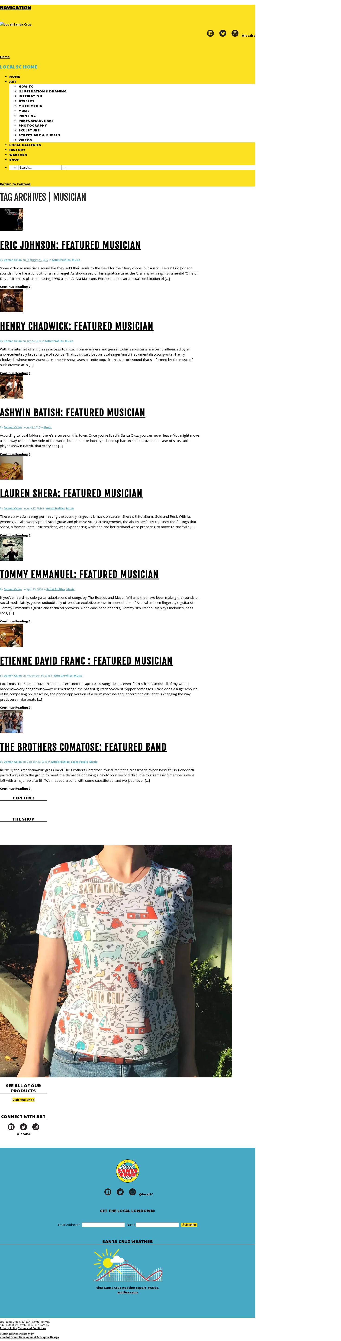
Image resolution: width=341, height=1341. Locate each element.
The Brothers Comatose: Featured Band (83, 747)
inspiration (30, 96)
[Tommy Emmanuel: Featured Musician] (11, 559)
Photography (33, 125)
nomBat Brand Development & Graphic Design (29, 1337)
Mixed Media (30, 105)
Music (24, 110)
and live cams (127, 1292)
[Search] (64, 168)
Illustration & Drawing (42, 91)
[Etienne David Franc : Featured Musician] (11, 645)
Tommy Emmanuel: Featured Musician (79, 574)
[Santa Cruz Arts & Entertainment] (16, 24)
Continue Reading (14, 287)
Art (13, 81)
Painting (27, 115)
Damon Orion (13, 260)
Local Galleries (25, 144)
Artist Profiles (61, 260)
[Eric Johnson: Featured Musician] (11, 230)
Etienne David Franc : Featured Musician (86, 661)
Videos (25, 139)
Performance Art (36, 120)
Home (14, 76)
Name (131, 1225)
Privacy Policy (8, 1328)
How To (26, 86)
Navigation (15, 7)
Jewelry (26, 100)
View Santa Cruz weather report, (121, 1287)
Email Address (69, 1225)
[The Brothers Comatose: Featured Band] (11, 732)
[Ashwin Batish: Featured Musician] (11, 397)
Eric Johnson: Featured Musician (70, 245)
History (17, 149)
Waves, (153, 1287)
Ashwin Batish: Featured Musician (72, 413)
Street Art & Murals (39, 135)
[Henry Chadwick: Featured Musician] (11, 311)
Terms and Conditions (32, 1328)
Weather (18, 154)
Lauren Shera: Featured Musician (71, 493)
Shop (14, 159)
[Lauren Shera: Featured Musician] (11, 478)
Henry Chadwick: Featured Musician (77, 326)
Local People (79, 761)
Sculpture (29, 130)
